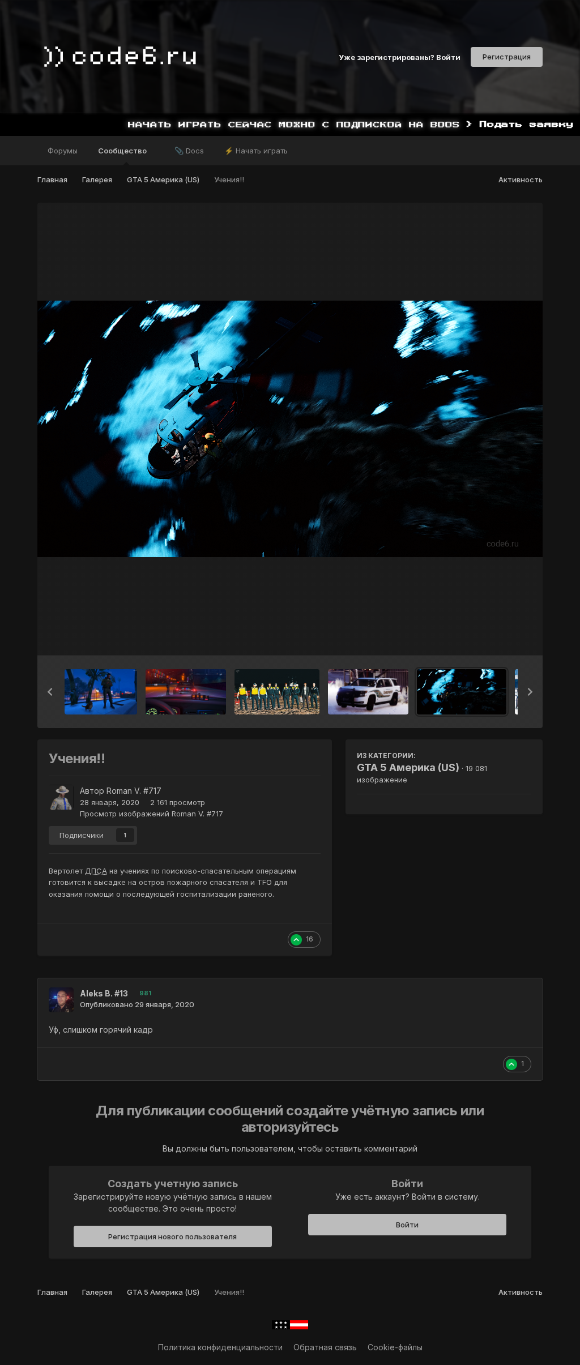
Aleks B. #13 (104, 993)
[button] (49, 691)
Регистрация (507, 56)
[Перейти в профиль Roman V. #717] (61, 797)
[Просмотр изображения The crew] (276, 691)
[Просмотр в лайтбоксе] (290, 429)
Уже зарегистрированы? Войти (399, 56)
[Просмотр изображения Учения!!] (461, 691)
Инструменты (491, 635)
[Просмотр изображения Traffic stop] (186, 691)
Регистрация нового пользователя (172, 1236)
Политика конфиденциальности (220, 1347)
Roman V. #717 (133, 790)
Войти (407, 1224)
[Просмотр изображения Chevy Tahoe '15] (368, 691)
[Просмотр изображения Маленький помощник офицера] (101, 691)
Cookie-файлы (395, 1347)
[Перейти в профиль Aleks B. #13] (61, 999)
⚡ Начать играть (256, 150)
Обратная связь (325, 1347)
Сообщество (123, 150)
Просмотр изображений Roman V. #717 (151, 813)
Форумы (63, 150)
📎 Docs (189, 150)
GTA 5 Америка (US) (408, 767)
